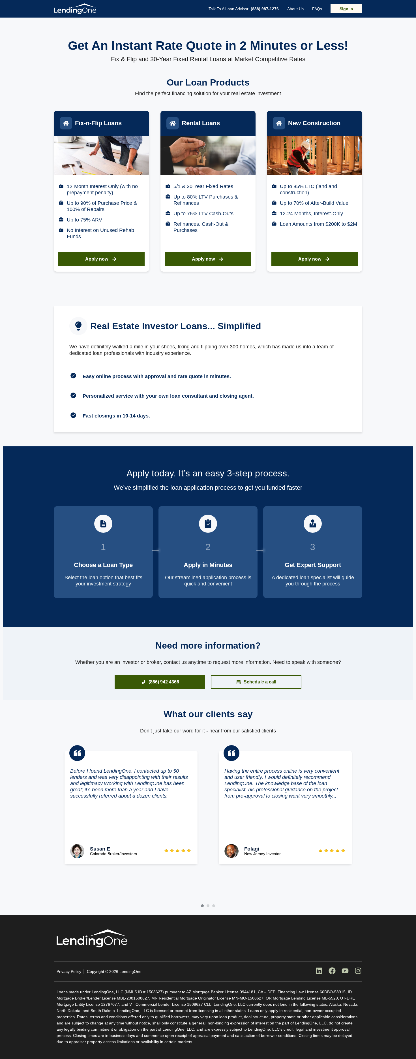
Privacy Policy (69, 971)
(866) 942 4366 (164, 681)
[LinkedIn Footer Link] (319, 971)
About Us (295, 9)
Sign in (346, 9)
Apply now (96, 259)
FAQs (317, 9)
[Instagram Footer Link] (358, 971)
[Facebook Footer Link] (332, 971)
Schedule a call (260, 681)
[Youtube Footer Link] (345, 971)
